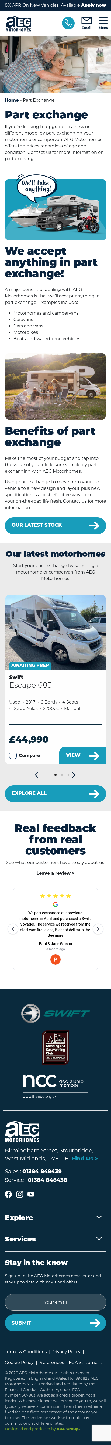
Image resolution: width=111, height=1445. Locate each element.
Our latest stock (37, 525)
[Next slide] (74, 775)
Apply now (93, 5)
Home (12, 100)
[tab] (55, 775)
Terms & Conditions (26, 1351)
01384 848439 (42, 1172)
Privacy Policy (66, 1351)
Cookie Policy (19, 1362)
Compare (29, 756)
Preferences (51, 1362)
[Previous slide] (37, 775)
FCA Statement (85, 1362)
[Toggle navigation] (103, 23)
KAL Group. (68, 1429)
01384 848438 (47, 1180)
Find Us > (85, 1159)
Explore (19, 1218)
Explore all (29, 793)
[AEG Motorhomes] (30, 24)
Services (20, 1239)
